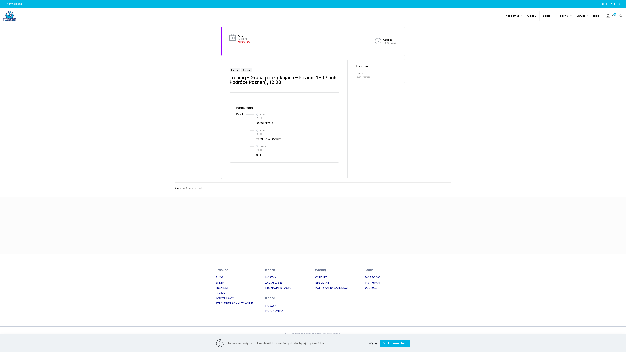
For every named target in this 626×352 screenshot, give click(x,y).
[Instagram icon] (602, 3)
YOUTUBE (371, 287)
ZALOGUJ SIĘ (273, 282)
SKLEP (220, 282)
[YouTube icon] (615, 3)
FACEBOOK (372, 277)
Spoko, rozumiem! (394, 343)
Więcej (373, 343)
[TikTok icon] (611, 3)
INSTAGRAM (372, 282)
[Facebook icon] (606, 3)
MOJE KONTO (274, 310)
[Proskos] (9, 16)
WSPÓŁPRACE (225, 298)
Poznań (234, 70)
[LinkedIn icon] (619, 3)
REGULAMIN (322, 282)
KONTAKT (321, 277)
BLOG (219, 277)
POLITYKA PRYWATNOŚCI (331, 287)
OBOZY (220, 293)
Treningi (246, 70)
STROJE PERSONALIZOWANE (234, 303)
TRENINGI (222, 287)
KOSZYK (270, 277)
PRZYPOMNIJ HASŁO (278, 287)
